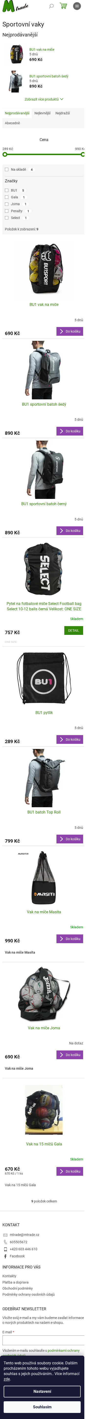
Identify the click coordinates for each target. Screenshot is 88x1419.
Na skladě (22, 169)
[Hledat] (51, 6)
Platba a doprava (15, 1282)
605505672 (18, 1242)
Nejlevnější (42, 113)
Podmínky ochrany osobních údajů (28, 1294)
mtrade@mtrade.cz (24, 1235)
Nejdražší (62, 113)
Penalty (20, 211)
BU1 (17, 190)
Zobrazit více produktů (42, 99)
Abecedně (12, 123)
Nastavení (42, 1391)
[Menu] (77, 6)
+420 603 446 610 (23, 1249)
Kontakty (9, 1276)
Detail (73, 630)
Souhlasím (42, 1407)
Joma (18, 204)
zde (7, 1379)
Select (19, 218)
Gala (18, 197)
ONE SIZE (11, 642)
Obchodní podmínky (17, 1288)
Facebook (17, 1256)
